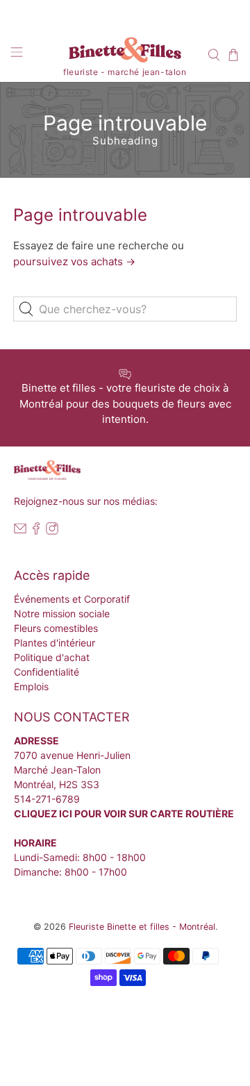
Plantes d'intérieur (54, 643)
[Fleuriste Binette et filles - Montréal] (125, 52)
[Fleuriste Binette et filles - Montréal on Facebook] (36, 531)
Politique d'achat (52, 657)
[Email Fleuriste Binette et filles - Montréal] (20, 531)
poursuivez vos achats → (74, 261)
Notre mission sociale (62, 613)
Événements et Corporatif (72, 599)
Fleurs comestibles (56, 628)
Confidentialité (46, 672)
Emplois (31, 686)
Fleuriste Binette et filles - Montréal (142, 926)
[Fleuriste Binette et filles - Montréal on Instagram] (52, 531)
